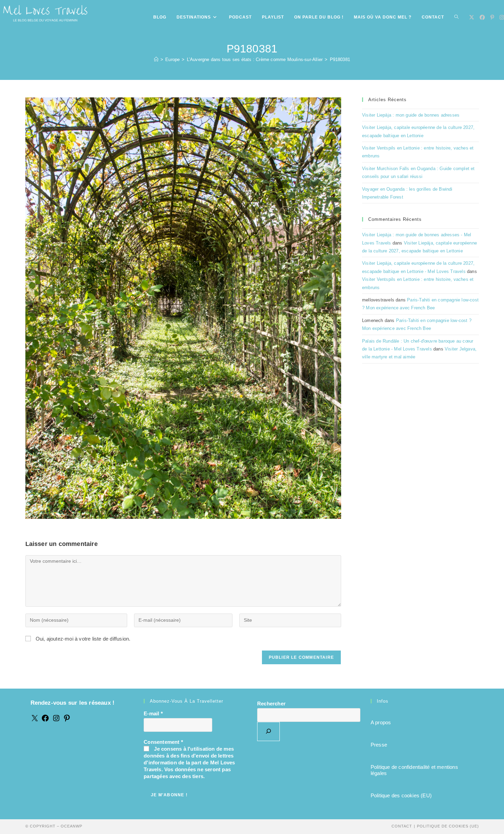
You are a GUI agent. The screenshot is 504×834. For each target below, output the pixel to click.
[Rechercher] (268, 731)
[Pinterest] (67, 720)
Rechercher (271, 703)
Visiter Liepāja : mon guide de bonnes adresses (410, 115)
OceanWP (71, 826)
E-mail (153, 713)
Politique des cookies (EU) (401, 795)
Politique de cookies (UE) (448, 826)
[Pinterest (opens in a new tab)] (492, 17)
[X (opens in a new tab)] (471, 17)
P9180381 (340, 59)
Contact (402, 826)
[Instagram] (56, 720)
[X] (35, 720)
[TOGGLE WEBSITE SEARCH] (456, 17)
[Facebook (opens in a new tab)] (482, 17)
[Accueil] (156, 59)
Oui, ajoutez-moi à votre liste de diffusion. (82, 639)
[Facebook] (45, 720)
